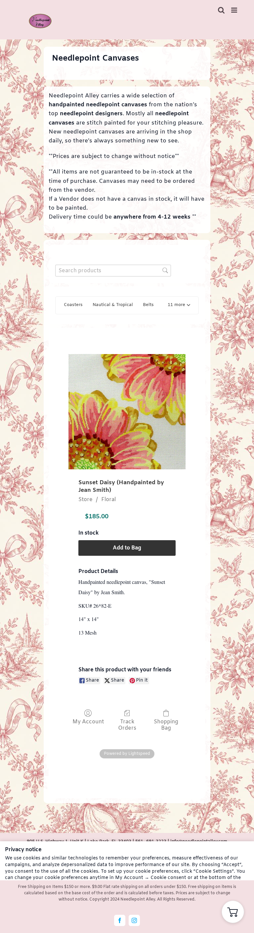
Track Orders (127, 724)
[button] (179, 305)
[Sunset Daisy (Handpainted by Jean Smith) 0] (126, 411)
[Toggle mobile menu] (234, 10)
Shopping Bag (166, 724)
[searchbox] (113, 270)
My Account (88, 721)
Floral (108, 499)
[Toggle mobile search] (221, 10)
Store (85, 499)
